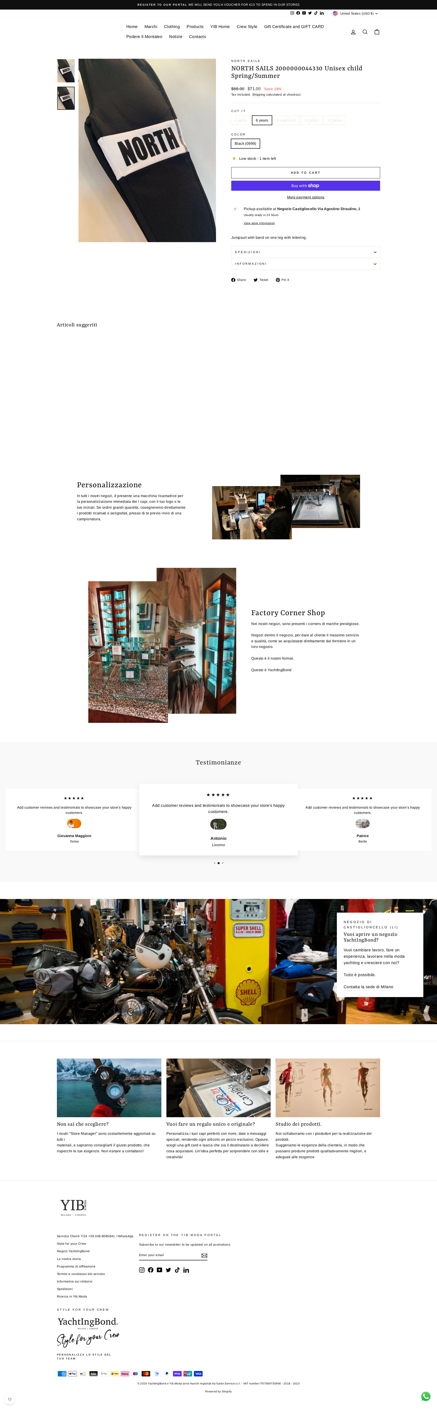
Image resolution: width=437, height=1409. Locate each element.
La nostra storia (69, 1259)
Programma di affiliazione (76, 1266)
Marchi (151, 26)
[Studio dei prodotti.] (328, 1088)
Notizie (175, 36)
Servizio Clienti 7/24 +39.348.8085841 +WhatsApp (95, 1236)
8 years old (286, 120)
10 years (311, 120)
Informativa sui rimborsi (74, 1281)
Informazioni (251, 263)
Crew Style (247, 26)
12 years (335, 120)
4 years (241, 120)
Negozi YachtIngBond (73, 1251)
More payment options (306, 197)
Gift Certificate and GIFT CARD (294, 26)
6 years (262, 120)
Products (195, 26)
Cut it (238, 111)
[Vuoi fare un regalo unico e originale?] (218, 1088)
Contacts (197, 36)
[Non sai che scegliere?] (109, 1088)
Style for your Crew (71, 1243)
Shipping (258, 94)
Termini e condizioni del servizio (81, 1274)
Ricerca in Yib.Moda (72, 1296)
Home (132, 26)
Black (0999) (245, 143)
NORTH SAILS (246, 61)
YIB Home (220, 26)
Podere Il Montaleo (144, 36)
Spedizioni (248, 252)
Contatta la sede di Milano (368, 987)
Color (238, 134)
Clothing (172, 26)
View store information (259, 223)
